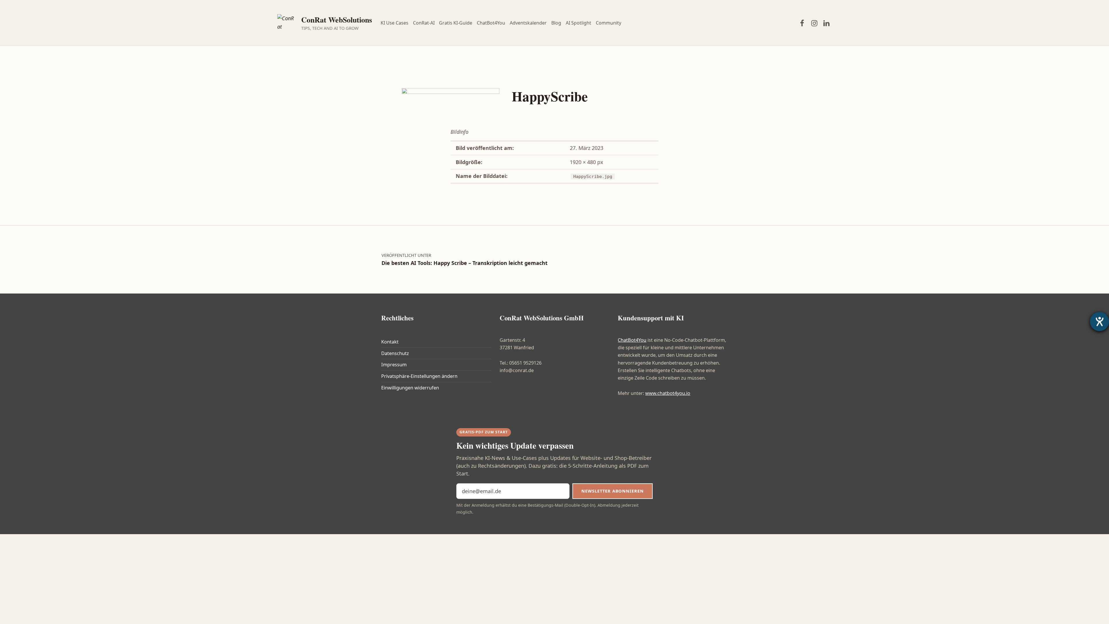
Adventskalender (528, 23)
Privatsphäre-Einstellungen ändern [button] (419, 376)
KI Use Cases (394, 23)
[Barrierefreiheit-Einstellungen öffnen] (1099, 321)
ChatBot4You (491, 23)
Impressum (394, 364)
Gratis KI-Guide (455, 23)
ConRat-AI (424, 23)
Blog (556, 23)
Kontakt (390, 342)
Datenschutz (395, 353)
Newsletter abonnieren (612, 491)
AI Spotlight (578, 23)
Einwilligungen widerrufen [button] (410, 388)
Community (608, 23)
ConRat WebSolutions (336, 19)
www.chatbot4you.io (667, 393)
